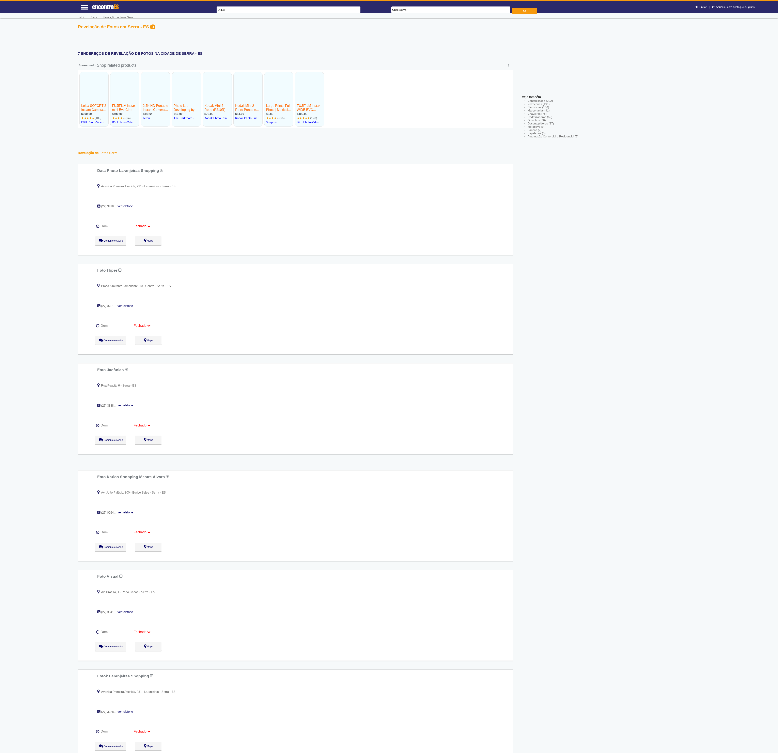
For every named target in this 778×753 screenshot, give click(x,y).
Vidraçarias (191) (539, 104)
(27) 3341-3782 (111, 612)
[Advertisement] (551, 52)
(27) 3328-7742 (111, 206)
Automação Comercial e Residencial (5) (553, 136)
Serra (402, 9)
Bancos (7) (535, 130)
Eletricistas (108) (538, 107)
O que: (221, 9)
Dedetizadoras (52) (540, 117)
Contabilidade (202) (540, 100)
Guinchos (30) (537, 120)
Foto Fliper (107, 270)
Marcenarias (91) (539, 110)
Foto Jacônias (111, 369)
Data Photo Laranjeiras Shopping (128, 170)
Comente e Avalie (113, 240)
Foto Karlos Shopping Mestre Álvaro (131, 477)
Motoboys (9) (536, 126)
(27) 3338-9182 (111, 405)
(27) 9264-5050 (111, 512)
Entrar (702, 7)
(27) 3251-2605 (111, 306)
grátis (751, 7)
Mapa (149, 240)
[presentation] (509, 9)
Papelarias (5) (537, 133)
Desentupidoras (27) (541, 123)
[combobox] (450, 9)
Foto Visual (108, 576)
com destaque (735, 7)
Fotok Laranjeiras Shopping (123, 676)
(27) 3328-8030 (111, 711)
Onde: (395, 9)
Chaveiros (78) (537, 113)
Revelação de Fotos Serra (118, 17)
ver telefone (125, 206)
